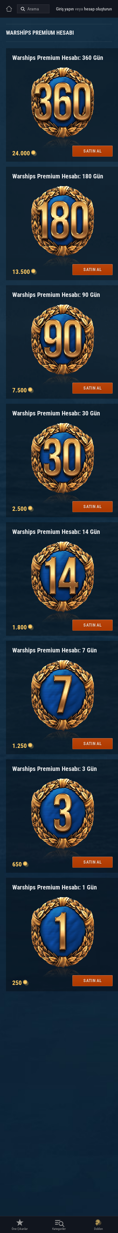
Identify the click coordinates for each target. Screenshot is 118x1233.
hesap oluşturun (98, 8)
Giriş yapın (65, 8)
